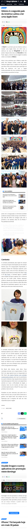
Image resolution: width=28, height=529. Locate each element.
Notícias (4, 7)
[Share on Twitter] (7, 22)
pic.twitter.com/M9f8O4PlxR (15, 230)
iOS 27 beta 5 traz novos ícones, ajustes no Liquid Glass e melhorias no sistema (9, 207)
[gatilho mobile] (2, 1)
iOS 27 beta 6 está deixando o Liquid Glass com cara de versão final (10, 196)
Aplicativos (4, 462)
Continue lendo (14, 513)
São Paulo (7, 274)
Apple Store (8, 408)
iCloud (22, 428)
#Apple (5, 230)
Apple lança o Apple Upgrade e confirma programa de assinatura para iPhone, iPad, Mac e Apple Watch (9, 437)
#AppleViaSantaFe (9, 227)
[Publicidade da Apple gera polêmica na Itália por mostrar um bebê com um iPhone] (21, 202)
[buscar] (19, 1)
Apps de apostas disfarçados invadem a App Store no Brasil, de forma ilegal (9, 454)
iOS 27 (22, 445)
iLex (4, 25)
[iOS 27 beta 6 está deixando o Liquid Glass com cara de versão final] (21, 196)
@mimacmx (20, 228)
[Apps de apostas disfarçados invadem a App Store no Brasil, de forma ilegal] (23, 454)
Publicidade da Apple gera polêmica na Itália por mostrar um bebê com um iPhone (9, 201)
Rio (26, 272)
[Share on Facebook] (5, 22)
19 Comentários (22, 418)
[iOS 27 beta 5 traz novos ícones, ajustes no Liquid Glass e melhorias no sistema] (21, 208)
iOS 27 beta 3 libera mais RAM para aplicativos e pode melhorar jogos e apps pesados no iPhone (9, 446)
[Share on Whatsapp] (9, 22)
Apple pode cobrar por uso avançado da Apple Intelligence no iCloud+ (9, 428)
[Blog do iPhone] (11, 1)
